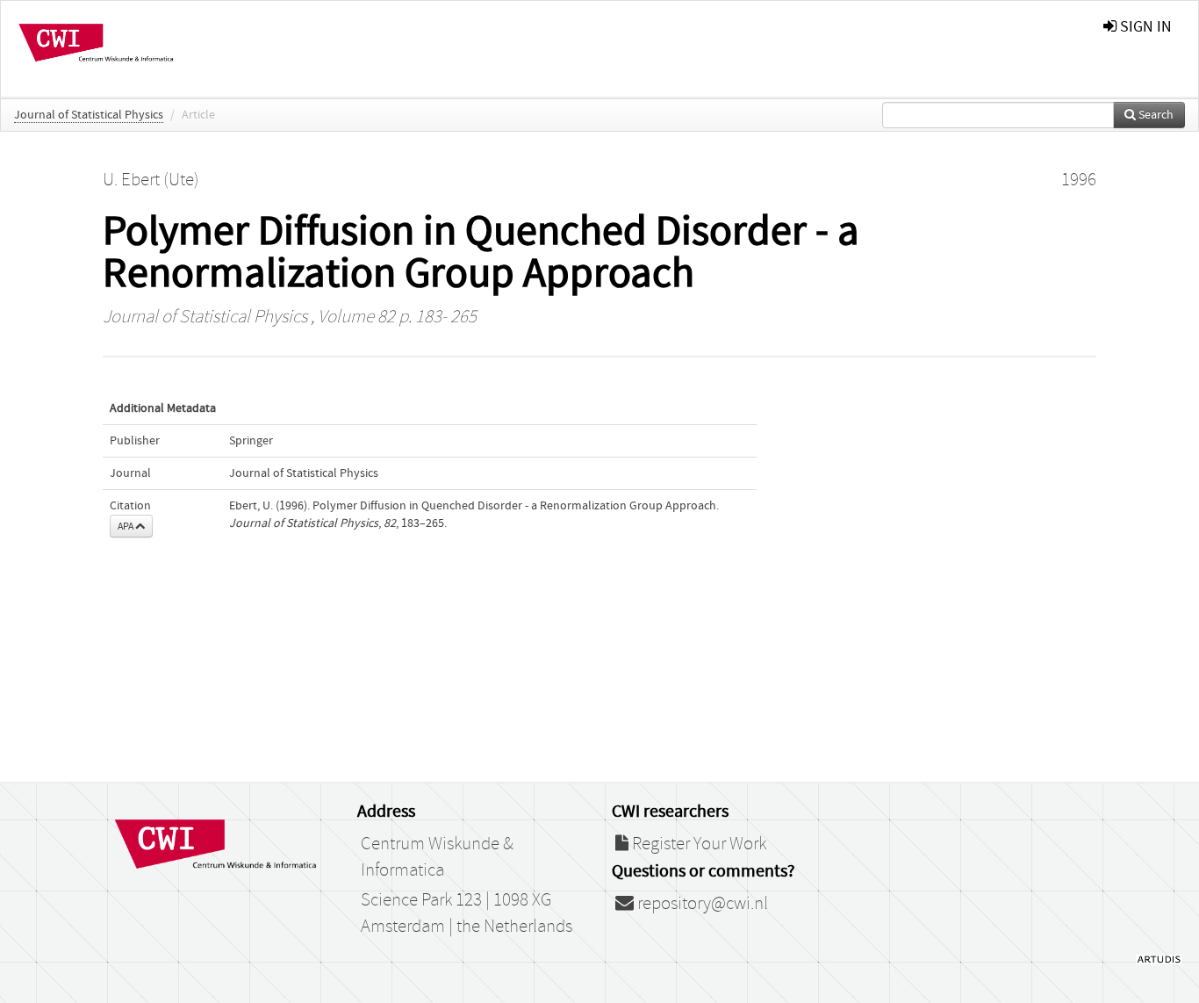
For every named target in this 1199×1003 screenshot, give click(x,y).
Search (1155, 115)
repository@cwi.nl (701, 903)
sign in (1144, 27)
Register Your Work (697, 844)
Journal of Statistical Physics (88, 115)
